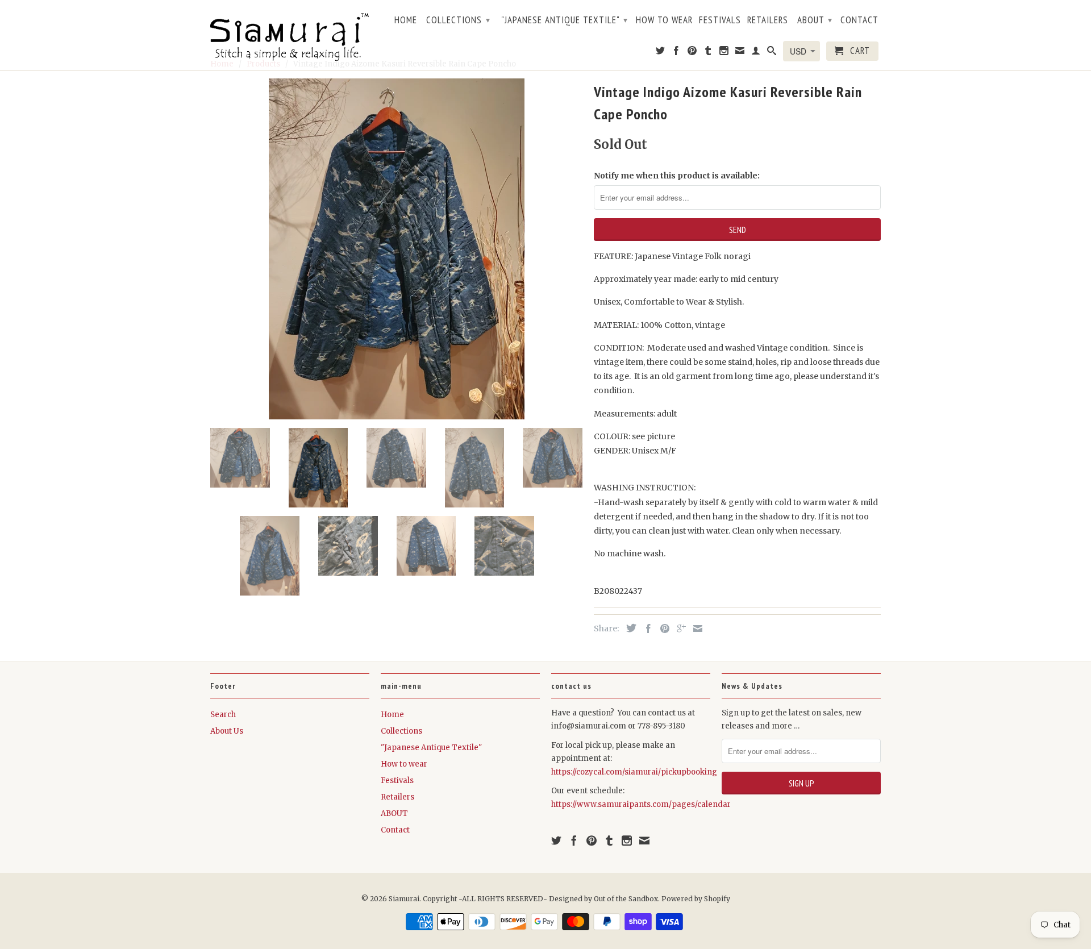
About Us (226, 731)
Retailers (767, 20)
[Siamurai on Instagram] (724, 53)
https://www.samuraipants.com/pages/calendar (641, 804)
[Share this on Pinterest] (662, 628)
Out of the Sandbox (626, 898)
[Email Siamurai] (740, 53)
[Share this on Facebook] (645, 628)
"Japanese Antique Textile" (564, 20)
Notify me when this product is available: (677, 175)
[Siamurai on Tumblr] (708, 53)
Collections (458, 20)
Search (223, 714)
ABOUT (814, 20)
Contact (859, 20)
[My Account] (756, 53)
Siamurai (404, 898)
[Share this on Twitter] (628, 628)
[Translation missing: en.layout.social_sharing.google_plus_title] (678, 628)
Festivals (720, 20)
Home (405, 20)
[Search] (772, 53)
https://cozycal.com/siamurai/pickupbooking (634, 772)
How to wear (664, 20)
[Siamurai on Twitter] (660, 53)
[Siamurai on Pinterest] (692, 53)
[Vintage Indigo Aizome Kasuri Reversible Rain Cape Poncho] (396, 248)
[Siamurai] (289, 35)
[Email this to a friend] (695, 628)
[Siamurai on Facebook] (676, 53)
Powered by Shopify (695, 898)
